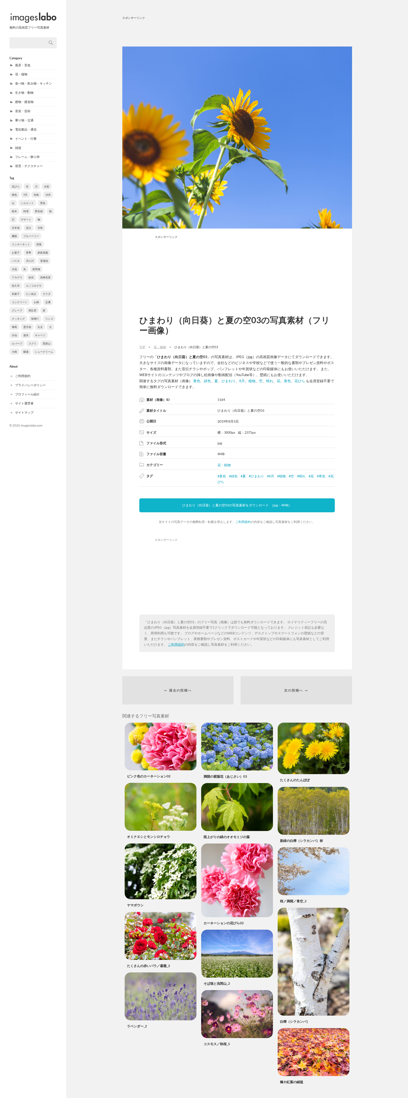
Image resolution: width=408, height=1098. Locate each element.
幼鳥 (36, 194)
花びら (16, 186)
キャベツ (40, 335)
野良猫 (39, 211)
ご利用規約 (22, 376)
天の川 (30, 260)
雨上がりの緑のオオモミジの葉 (227, 837)
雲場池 (44, 260)
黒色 (42, 202)
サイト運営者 (24, 403)
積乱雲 (32, 310)
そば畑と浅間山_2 (217, 983)
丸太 (40, 326)
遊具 (26, 335)
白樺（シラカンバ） (295, 1021)
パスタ (16, 260)
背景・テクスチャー (29, 166)
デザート (26, 219)
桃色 (14, 194)
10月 (48, 194)
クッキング (18, 318)
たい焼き (31, 293)
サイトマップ (24, 412)
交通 (48, 302)
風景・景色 (22, 65)
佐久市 (16, 285)
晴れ (269, 381)
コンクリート (19, 302)
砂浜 (31, 277)
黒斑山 (47, 343)
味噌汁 (35, 318)
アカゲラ (17, 277)
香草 (28, 252)
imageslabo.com (31, 425)
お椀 (36, 302)
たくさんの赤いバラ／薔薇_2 (148, 966)
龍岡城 (36, 269)
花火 (28, 227)
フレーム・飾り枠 (27, 157)
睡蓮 (26, 351)
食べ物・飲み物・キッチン (33, 83)
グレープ (17, 310)
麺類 (14, 235)
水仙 (14, 335)
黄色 (196, 381)
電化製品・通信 (26, 129)
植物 (251, 381)
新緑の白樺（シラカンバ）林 (301, 841)
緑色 (207, 381)
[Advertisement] (237, 32)
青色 (287, 381)
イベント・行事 (26, 138)
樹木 (14, 211)
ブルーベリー (31, 235)
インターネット (21, 244)
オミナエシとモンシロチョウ (148, 837)
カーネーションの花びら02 (224, 923)
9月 (25, 194)
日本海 (16, 227)
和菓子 (16, 293)
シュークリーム (44, 351)
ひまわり (228, 381)
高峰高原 (45, 277)
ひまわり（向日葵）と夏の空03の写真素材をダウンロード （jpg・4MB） (237, 505)
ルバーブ (17, 343)
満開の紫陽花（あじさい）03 (225, 776)
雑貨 (18, 148)
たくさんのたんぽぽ (295, 780)
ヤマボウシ (135, 905)
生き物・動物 (24, 92)
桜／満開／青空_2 (293, 901)
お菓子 (16, 252)
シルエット (27, 202)
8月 (242, 381)
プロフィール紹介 (27, 394)
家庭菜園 (43, 252)
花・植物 (21, 74)
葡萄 (14, 326)
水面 (46, 186)
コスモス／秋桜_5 (217, 1044)
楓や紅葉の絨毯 (291, 1082)
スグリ (32, 343)
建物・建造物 (24, 102)
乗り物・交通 (24, 120)
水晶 (14, 269)
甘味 (40, 227)
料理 (26, 211)
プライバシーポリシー (30, 385)
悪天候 (27, 326)
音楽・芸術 (22, 111)
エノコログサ (34, 285)
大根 (14, 351)
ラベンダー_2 (137, 1026)
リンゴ (49, 318)
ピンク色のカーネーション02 (148, 776)
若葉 (39, 244)
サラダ (47, 293)
